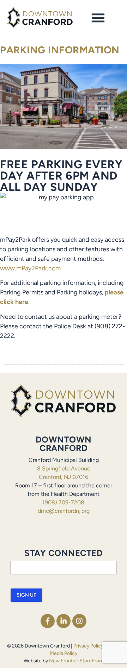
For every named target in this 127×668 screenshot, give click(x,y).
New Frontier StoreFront (76, 661)
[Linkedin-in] (63, 621)
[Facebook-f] (48, 621)
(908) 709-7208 (63, 502)
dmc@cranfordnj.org (64, 511)
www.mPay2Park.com (30, 268)
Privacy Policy (88, 646)
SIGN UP (26, 595)
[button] (98, 17)
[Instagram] (79, 621)
